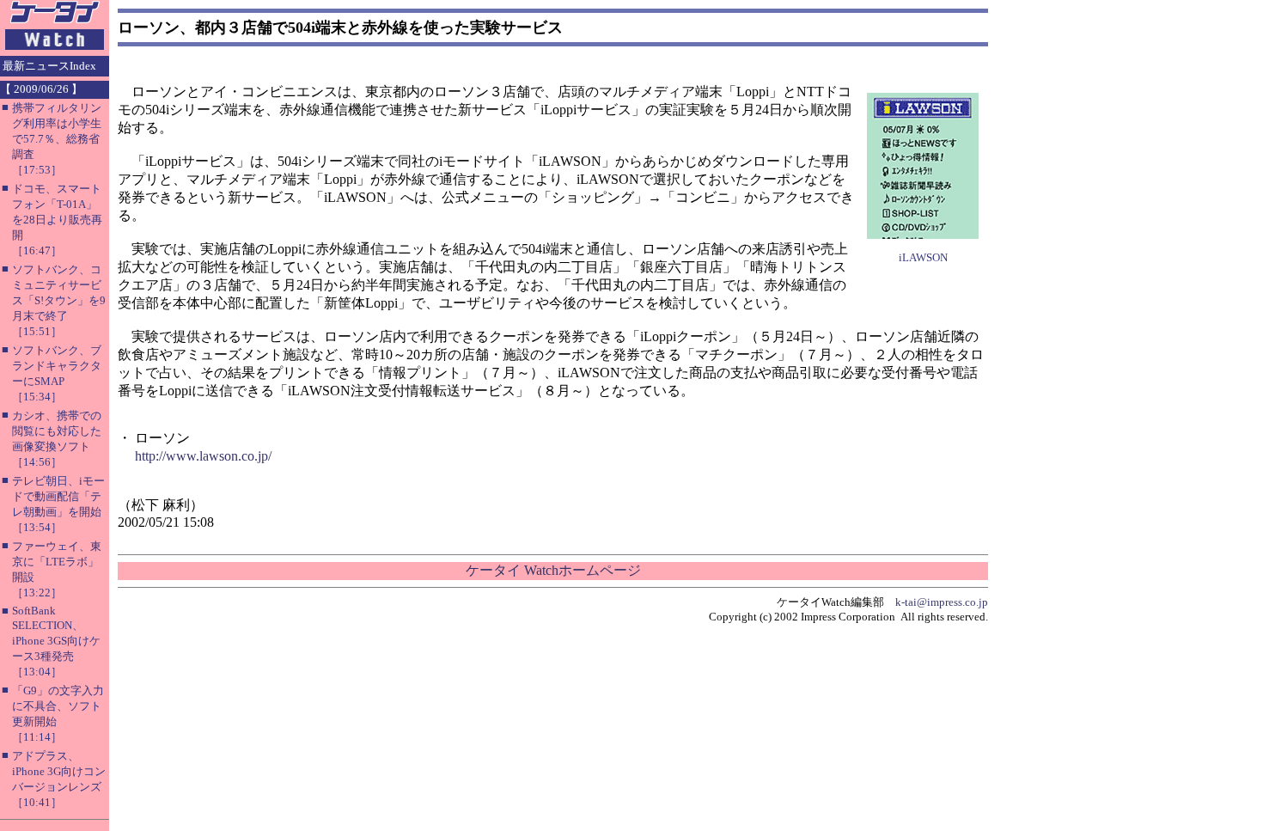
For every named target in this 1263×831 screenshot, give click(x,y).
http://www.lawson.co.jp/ (203, 456)
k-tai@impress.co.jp (941, 602)
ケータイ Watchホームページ (553, 570)
